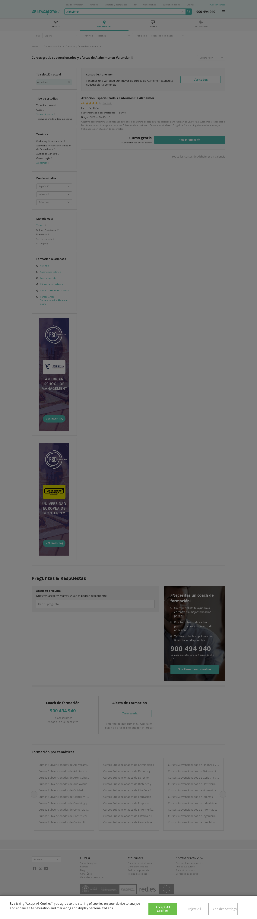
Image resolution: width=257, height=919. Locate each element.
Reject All (194, 909)
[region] (128, 907)
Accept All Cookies (162, 909)
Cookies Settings (225, 909)
